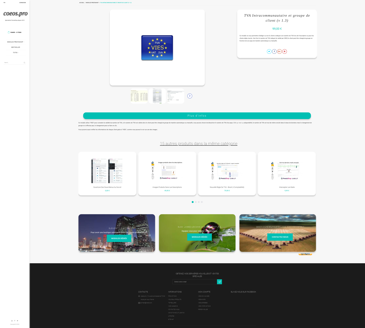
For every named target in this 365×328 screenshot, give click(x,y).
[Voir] (110, 154)
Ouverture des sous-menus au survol (107, 187)
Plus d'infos (197, 115)
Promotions (172, 296)
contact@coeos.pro (146, 303)
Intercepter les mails (287, 187)
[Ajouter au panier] (162, 154)
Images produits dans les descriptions (167, 187)
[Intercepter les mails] (287, 171)
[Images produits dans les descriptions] (167, 171)
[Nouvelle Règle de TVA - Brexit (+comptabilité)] (227, 171)
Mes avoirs (201, 299)
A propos (171, 316)
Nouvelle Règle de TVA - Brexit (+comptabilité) (227, 187)
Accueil (81, 2)
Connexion (22, 2)
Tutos (15, 52)
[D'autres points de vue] (124, 96)
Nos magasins (173, 306)
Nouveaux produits (174, 299)
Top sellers (172, 303)
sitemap (171, 319)
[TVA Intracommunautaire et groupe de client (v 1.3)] (139, 96)
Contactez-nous (280, 237)
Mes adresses (202, 303)
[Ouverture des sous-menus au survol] (107, 171)
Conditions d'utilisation (176, 312)
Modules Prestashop (15, 42)
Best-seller (15, 47)
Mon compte (204, 292)
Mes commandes (203, 296)
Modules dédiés (119, 238)
